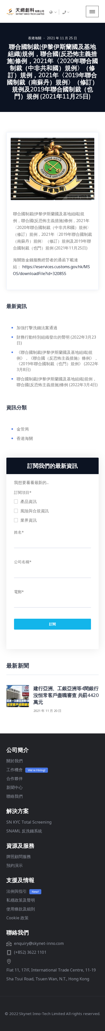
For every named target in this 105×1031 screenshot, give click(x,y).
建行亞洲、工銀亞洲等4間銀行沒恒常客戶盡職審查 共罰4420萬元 (66, 695)
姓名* (19, 532)
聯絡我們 (14, 796)
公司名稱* (22, 561)
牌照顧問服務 (18, 856)
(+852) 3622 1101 (30, 952)
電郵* (19, 591)
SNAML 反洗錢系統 (24, 831)
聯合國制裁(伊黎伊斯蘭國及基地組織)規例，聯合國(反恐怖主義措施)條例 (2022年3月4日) (58, 381)
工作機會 (14, 769)
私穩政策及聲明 (20, 900)
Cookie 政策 (17, 918)
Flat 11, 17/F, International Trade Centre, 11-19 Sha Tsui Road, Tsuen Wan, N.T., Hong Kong (51, 974)
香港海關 (34, 38)
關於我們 (14, 761)
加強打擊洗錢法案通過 (37, 327)
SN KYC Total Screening (28, 822)
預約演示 (14, 865)
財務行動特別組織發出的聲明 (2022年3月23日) (56, 340)
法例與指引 (16, 891)
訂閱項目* (22, 492)
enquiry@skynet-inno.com (39, 943)
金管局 (23, 429)
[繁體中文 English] (52, 12)
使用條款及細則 (20, 909)
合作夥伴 (14, 778)
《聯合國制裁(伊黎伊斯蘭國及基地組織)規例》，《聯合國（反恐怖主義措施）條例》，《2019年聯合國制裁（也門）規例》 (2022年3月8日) (57, 361)
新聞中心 (14, 787)
